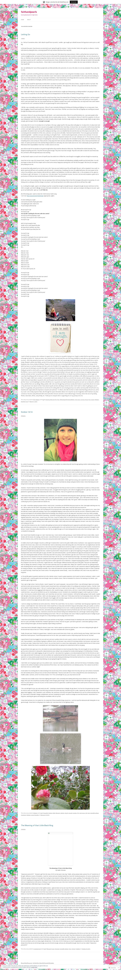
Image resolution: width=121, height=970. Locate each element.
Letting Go (25, 34)
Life (86, 813)
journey (83, 399)
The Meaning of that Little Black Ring (37, 825)
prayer (92, 399)
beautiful (46, 813)
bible (54, 813)
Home (22, 19)
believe (50, 813)
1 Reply (23, 38)
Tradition (78, 949)
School (73, 949)
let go (86, 399)
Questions (23, 815)
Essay (52, 949)
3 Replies (23, 829)
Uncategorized (37, 949)
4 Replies (23, 416)
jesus (79, 399)
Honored (57, 949)
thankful (23, 401)
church (66, 813)
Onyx (70, 949)
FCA (56, 399)
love (89, 399)
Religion (37, 399)
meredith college (94, 813)
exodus (75, 813)
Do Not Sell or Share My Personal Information (43, 963)
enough (70, 813)
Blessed (52, 399)
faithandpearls (29, 11)
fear (58, 399)
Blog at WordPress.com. (26, 963)
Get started (73, 2)
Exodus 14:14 (26, 412)
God (76, 399)
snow (32, 815)
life (34, 399)
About (29, 19)
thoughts (36, 815)
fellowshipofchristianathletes (67, 399)
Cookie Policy (34, 967)
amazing (48, 399)
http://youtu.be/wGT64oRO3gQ (35, 196)
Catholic (62, 813)
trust (27, 401)
